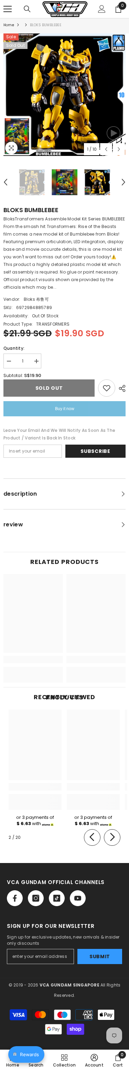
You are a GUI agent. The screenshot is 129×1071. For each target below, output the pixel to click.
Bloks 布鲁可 (36, 299)
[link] (33, 659)
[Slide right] (112, 837)
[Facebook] (15, 898)
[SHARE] (120, 388)
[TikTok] (57, 898)
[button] (106, 149)
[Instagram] (36, 898)
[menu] (7, 9)
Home (8, 25)
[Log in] (102, 9)
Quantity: (13, 348)
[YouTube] (78, 898)
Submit (99, 956)
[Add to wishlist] (106, 388)
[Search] (27, 9)
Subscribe (95, 451)
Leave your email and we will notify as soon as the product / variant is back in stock (59, 434)
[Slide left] (92, 837)
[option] (64, 94)
